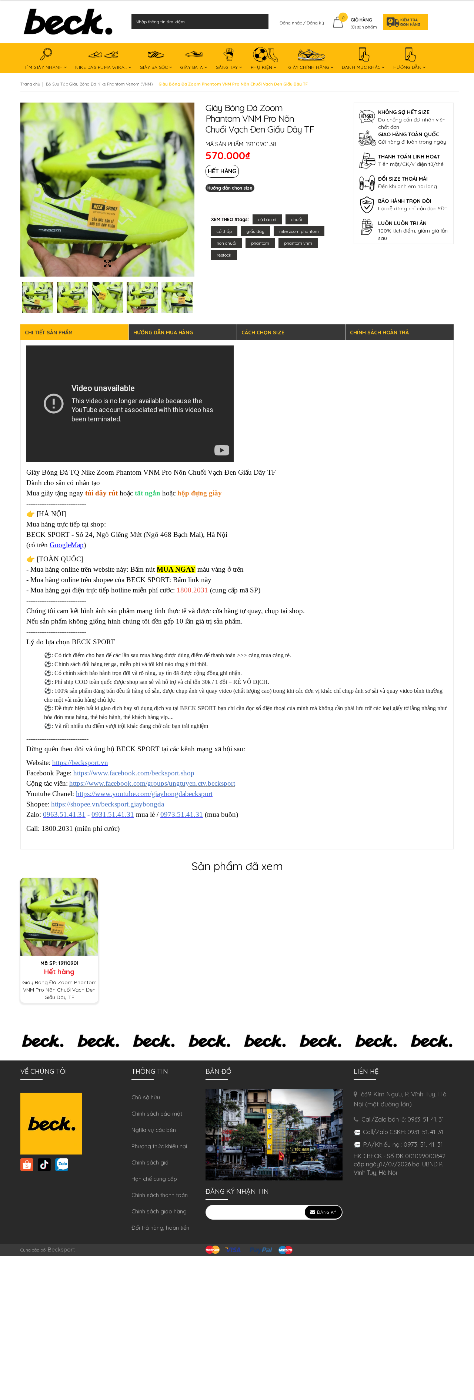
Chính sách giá (149, 1162)
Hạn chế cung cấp (154, 1178)
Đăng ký (315, 23)
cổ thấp (224, 231)
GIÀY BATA (192, 67)
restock (224, 255)
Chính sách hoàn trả (379, 332)
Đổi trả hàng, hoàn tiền (160, 1227)
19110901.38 (261, 144)
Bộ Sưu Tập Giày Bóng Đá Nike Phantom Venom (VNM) (99, 84)
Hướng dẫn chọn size (230, 188)
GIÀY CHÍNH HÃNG (309, 67)
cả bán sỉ (267, 219)
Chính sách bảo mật (156, 1113)
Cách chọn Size (262, 332)
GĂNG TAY (228, 67)
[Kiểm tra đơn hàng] (403, 21)
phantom (260, 243)
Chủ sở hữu (145, 1097)
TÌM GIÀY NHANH (44, 67)
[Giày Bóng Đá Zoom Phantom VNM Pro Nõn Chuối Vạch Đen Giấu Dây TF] (59, 916)
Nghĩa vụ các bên (153, 1129)
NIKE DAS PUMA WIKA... (101, 67)
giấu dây (255, 231)
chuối (296, 219)
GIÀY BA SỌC (154, 67)
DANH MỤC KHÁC (362, 67)
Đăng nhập (291, 23)
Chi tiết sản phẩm (49, 332)
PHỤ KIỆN (262, 67)
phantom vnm (298, 243)
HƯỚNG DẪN (408, 67)
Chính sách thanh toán (159, 1195)
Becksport (61, 1249)
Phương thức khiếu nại (159, 1146)
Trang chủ (30, 84)
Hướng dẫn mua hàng (163, 332)
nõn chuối (226, 243)
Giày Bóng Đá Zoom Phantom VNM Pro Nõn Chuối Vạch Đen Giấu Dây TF (59, 989)
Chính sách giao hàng (159, 1211)
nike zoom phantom (299, 231)
